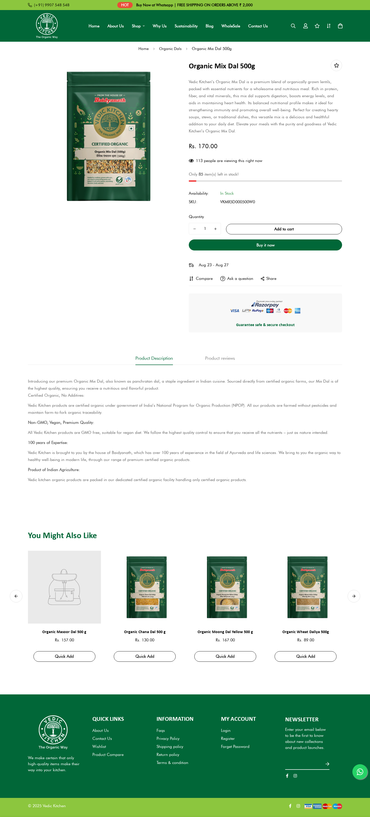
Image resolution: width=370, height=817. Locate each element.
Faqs (161, 730)
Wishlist (99, 746)
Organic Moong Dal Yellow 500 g (225, 631)
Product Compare (108, 754)
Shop (136, 26)
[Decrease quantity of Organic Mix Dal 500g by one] (194, 229)
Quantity (196, 216)
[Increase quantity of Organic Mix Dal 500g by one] (215, 229)
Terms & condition (172, 762)
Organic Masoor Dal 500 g (64, 631)
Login (226, 730)
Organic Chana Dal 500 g (145, 631)
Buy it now (265, 245)
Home (94, 26)
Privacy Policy (168, 738)
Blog (209, 26)
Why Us (160, 26)
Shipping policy (170, 746)
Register (228, 738)
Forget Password (235, 746)
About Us (115, 26)
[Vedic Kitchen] (47, 26)
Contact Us (258, 26)
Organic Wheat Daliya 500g (305, 631)
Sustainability (186, 26)
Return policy (168, 754)
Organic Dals (170, 48)
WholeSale (230, 26)
